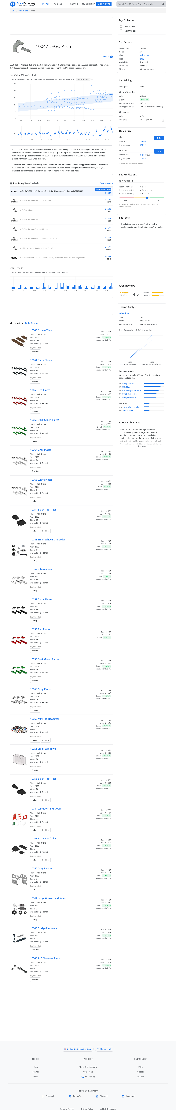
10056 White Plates (41, 569)
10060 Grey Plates (40, 689)
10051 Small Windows (43, 748)
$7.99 (108, 424)
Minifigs (35, 1072)
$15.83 (108, 902)
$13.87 (108, 514)
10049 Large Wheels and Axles (48, 898)
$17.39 (108, 544)
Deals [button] (59, 3)
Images (106, 57)
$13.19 (108, 364)
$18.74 (108, 723)
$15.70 (108, 603)
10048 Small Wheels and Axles (48, 539)
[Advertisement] (61, 24)
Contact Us (88, 1072)
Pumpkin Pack (128, 383)
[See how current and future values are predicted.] (163, 121)
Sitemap (140, 1077)
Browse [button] (45, 3)
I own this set (94, 348)
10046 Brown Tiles (41, 330)
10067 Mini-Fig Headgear (44, 718)
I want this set (94, 352)
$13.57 (108, 394)
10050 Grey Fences (41, 868)
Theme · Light (106, 1049)
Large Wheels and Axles (133, 407)
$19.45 (108, 663)
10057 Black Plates (41, 599)
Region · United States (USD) (79, 1049)
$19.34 (108, 962)
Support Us (90, 1077)
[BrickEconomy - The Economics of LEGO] (23, 4)
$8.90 (108, 484)
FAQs (140, 1067)
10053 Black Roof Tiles (43, 838)
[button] (91, 79)
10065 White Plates (41, 479)
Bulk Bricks (23, 11)
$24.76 (108, 873)
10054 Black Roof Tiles (43, 509)
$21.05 (108, 454)
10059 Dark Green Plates (44, 659)
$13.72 (108, 843)
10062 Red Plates (40, 390)
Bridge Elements (129, 397)
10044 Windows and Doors (46, 808)
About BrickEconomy (88, 1067)
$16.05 (108, 813)
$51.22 (108, 334)
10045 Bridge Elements (43, 928)
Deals (35, 1077)
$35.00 (108, 932)
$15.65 (108, 753)
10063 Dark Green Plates (44, 420)
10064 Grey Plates (40, 449)
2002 (37, 337)
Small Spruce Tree (129, 394)
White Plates (128, 411)
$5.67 (108, 635)
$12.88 (108, 783)
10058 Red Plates (40, 629)
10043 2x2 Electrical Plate (45, 958)
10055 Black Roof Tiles (43, 778)
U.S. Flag (126, 387)
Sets (13, 11)
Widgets (140, 1072)
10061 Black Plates (41, 360)
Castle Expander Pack (131, 390)
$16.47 (108, 693)
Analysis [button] (74, 3)
